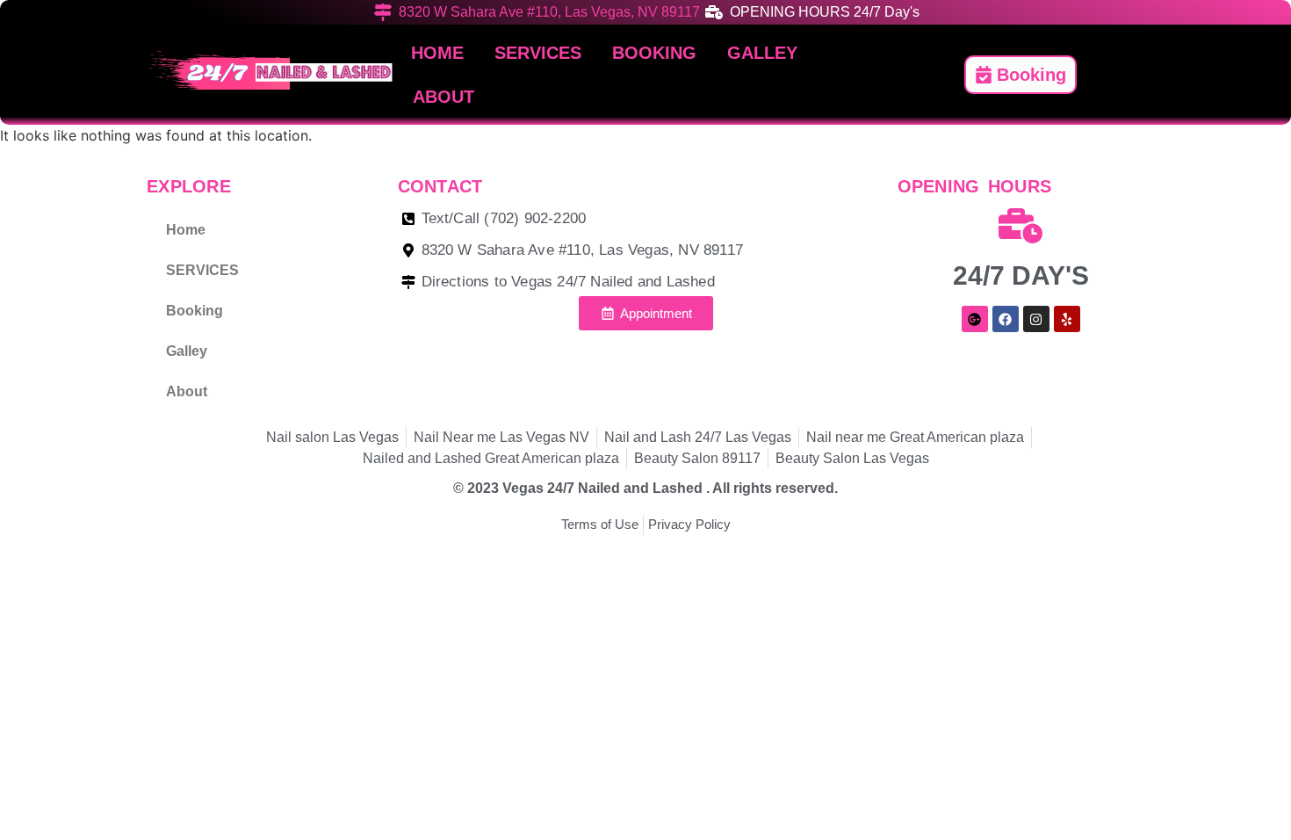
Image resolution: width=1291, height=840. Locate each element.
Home (437, 52)
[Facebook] (1005, 319)
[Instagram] (1036, 319)
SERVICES (537, 52)
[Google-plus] (975, 319)
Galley (762, 52)
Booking (654, 52)
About (443, 96)
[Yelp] (1067, 319)
